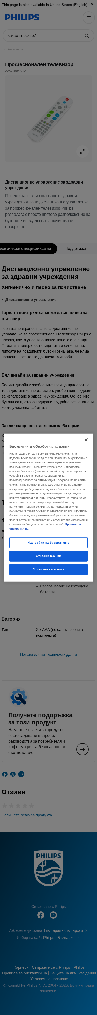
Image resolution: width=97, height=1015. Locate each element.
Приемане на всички (48, 569)
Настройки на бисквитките (48, 542)
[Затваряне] (86, 439)
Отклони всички (48, 556)
